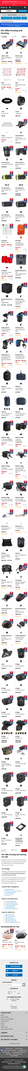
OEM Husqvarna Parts (10, 920)
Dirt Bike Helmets (9, 889)
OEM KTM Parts (9, 918)
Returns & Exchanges (7, 1019)
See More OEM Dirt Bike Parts (12, 922)
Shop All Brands (17, 1054)
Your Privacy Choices (10, 1050)
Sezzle (2, 1025)
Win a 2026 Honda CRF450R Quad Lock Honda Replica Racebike (14, 3)
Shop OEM (17, 18)
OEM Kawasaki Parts (10, 919)
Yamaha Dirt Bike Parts (11, 903)
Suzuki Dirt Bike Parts (10, 906)
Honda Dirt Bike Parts (10, 901)
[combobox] (24, 36)
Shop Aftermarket (7, 18)
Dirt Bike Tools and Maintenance (13, 891)
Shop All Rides (14, 1056)
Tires (24, 18)
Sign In (3, 1015)
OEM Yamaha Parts (10, 916)
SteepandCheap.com (14, 1063)
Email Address (7, 982)
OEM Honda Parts (9, 915)
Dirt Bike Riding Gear (10, 892)
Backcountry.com (7, 1062)
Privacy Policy (19, 1048)
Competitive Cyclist (20, 1062)
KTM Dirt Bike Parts (10, 907)
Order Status (4, 1017)
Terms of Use (9, 1048)
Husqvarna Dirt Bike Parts (11, 904)
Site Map (8, 1054)
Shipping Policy (22, 1050)
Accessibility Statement (19, 1052)
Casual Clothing (9, 894)
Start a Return (5, 1021)
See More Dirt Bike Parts (11, 909)
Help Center (4, 1027)
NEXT (23, 850)
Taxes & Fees (6, 1052)
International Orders (7, 1029)
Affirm (2, 1023)
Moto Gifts (8, 895)
